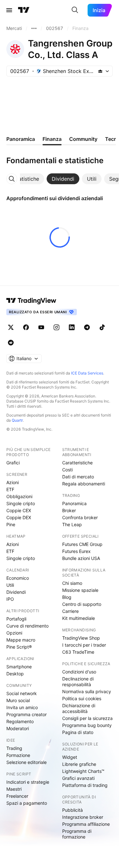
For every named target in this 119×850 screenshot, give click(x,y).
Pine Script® (19, 647)
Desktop (15, 673)
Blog (66, 597)
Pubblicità (72, 810)
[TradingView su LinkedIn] (71, 327)
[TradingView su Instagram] (56, 327)
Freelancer (17, 796)
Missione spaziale (80, 590)
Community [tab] (83, 139)
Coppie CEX (18, 510)
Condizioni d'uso (79, 671)
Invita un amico (22, 707)
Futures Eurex (76, 551)
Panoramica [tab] (20, 139)
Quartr (17, 420)
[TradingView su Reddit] (10, 342)
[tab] (26, 178)
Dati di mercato (78, 476)
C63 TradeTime (78, 652)
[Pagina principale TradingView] (24, 10)
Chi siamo (72, 583)
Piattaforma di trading (85, 785)
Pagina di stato (77, 732)
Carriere (70, 611)
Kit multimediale (78, 618)
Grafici (13, 462)
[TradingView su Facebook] (26, 327)
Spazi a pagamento (26, 803)
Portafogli (16, 618)
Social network (21, 693)
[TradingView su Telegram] (87, 327)
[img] (100, 71)
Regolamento (20, 721)
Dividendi (16, 592)
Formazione (18, 755)
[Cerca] (75, 10)
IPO (10, 599)
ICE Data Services (87, 373)
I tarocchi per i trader (84, 645)
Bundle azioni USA (81, 558)
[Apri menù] (9, 10)
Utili (10, 585)
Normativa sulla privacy (86, 691)
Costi (67, 469)
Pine (10, 524)
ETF (10, 489)
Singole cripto (20, 503)
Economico (17, 578)
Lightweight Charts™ (83, 771)
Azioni (12, 482)
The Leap (72, 524)
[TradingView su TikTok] (102, 327)
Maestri (14, 789)
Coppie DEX (18, 517)
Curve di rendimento (27, 625)
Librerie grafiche (79, 764)
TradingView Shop (81, 638)
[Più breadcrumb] (34, 28)
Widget (69, 757)
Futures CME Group (82, 544)
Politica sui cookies (81, 698)
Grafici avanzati (78, 778)
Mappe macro (20, 640)
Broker (69, 510)
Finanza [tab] (52, 139)
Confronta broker (80, 517)
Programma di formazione (76, 833)
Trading (14, 748)
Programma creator (26, 714)
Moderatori (17, 728)
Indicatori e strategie (27, 782)
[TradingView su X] (10, 327)
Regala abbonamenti (83, 483)
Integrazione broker (82, 817)
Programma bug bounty (87, 725)
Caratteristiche (77, 462)
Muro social (18, 700)
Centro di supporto (81, 604)
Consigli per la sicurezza (87, 718)
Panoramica (74, 503)
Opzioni (14, 633)
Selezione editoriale (26, 762)
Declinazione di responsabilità (78, 681)
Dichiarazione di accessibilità (78, 708)
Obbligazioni (19, 496)
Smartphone (19, 666)
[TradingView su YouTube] (41, 327)
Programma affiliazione (86, 824)
